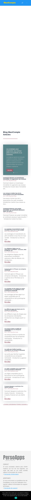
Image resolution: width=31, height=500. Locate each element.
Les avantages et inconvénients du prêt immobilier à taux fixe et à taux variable (14, 229)
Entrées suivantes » (22, 404)
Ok (16, 497)
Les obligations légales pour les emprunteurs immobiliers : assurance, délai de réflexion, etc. (15, 249)
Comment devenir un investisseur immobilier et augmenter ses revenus (14, 178)
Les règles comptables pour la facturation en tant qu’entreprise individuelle (14, 369)
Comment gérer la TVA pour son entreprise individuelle (15, 269)
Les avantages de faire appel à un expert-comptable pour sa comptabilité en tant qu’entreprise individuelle (14, 289)
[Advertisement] (15, 69)
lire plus (7, 241)
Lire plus (9, 170)
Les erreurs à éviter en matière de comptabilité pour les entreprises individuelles (12, 329)
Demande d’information (11, 474)
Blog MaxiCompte (12, 180)
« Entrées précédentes (9, 404)
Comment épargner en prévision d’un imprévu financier (13, 387)
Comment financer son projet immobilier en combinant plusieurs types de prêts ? (14, 210)
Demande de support (10, 488)
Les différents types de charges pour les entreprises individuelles (14, 309)
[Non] (29, 495)
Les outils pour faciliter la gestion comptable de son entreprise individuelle (14, 350)
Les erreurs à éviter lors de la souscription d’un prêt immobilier (13, 194)
